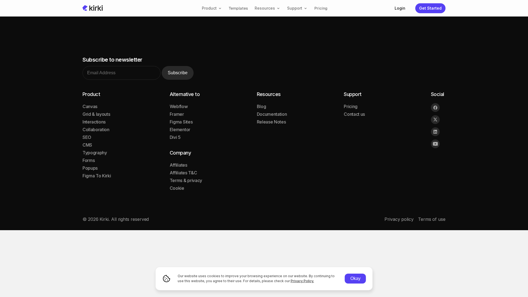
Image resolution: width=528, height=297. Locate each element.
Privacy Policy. (302, 281)
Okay (355, 278)
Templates (238, 8)
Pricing (321, 8)
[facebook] (435, 107)
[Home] (92, 8)
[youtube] (435, 143)
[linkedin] (435, 131)
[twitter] (435, 119)
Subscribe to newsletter (112, 59)
